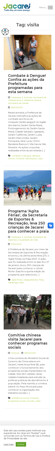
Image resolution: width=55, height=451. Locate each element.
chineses (34, 398)
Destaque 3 (17, 97)
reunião (30, 401)
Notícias (28, 97)
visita (40, 158)
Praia (41, 280)
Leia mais (8, 444)
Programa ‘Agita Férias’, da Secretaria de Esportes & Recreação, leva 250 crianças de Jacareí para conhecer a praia (28, 221)
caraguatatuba (30, 280)
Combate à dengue (21, 156)
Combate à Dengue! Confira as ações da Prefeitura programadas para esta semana (27, 83)
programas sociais (17, 401)
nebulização (31, 158)
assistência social (20, 398)
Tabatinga (13, 282)
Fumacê (20, 158)
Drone (11, 158)
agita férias (17, 280)
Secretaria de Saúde (18, 103)
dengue (36, 156)
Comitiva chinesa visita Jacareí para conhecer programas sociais (27, 341)
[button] (5, 32)
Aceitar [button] (20, 444)
